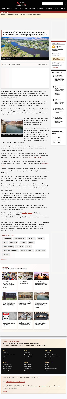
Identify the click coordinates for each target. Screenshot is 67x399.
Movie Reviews (27, 366)
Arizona (23, 242)
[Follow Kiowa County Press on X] (54, 137)
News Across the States (9, 355)
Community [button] (23, 9)
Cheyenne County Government (52, 357)
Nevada (31, 242)
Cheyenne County (28, 355)
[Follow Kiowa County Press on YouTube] (59, 142)
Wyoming (40, 238)
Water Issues (7, 238)
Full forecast (55, 67)
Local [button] (9, 9)
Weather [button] (32, 9)
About (63, 9)
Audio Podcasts (28, 368)
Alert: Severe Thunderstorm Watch (58, 59)
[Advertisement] (25, 78)
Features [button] (49, 9)
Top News (5, 352)
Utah (5, 242)
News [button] (15, 9)
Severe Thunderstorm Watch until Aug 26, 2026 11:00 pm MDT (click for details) (21, 14)
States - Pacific (40, 250)
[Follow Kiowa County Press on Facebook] (59, 137)
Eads (25, 359)
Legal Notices (48, 359)
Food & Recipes (27, 364)
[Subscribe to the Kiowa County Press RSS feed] (54, 142)
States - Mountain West (10, 250)
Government (48, 352)
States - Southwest (26, 250)
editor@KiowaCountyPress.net (15, 382)
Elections (5, 359)
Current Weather (7, 364)
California (20, 246)
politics (6, 254)
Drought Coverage (7, 368)
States (28, 246)
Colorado (31, 238)
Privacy (46, 370)
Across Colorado (20, 238)
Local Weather (6, 370)
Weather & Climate (7, 366)
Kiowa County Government (51, 355)
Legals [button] (56, 9)
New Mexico (13, 242)
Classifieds (40, 9)
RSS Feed (47, 366)
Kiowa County (27, 352)
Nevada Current (8, 246)
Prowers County (28, 357)
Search (46, 364)
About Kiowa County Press (51, 368)
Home (3, 9)
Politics (4, 357)
